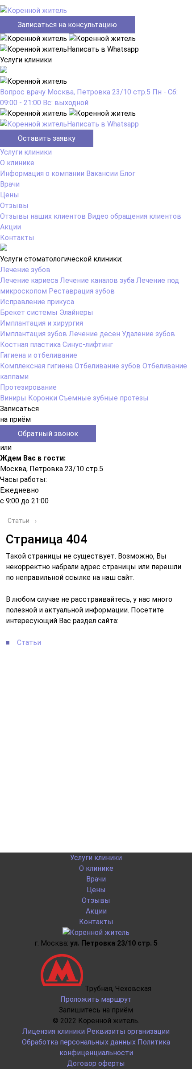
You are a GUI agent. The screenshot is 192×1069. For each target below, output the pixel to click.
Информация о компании (42, 173)
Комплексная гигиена (36, 366)
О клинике (17, 163)
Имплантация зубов (33, 334)
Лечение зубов (25, 269)
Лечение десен (94, 334)
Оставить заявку (46, 138)
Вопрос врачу (23, 92)
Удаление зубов (148, 334)
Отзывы (14, 205)
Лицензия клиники (53, 1031)
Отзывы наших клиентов (43, 216)
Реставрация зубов (82, 291)
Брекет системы (29, 312)
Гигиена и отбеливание (38, 355)
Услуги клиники (26, 152)
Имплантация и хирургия (41, 323)
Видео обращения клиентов (134, 216)
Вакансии (102, 173)
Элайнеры (76, 312)
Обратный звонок (48, 433)
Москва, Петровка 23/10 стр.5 (98, 92)
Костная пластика (30, 344)
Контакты (17, 237)
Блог (127, 173)
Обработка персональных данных (79, 1042)
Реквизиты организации (128, 1031)
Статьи (29, 642)
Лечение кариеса (29, 280)
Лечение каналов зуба (97, 280)
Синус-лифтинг (88, 344)
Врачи (10, 184)
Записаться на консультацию (67, 24)
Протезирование (28, 387)
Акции (10, 227)
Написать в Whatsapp (103, 124)
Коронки (42, 398)
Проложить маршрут (96, 999)
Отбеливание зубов (108, 366)
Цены (9, 195)
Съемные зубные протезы (104, 398)
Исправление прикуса (37, 302)
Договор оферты (96, 1063)
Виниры (13, 398)
